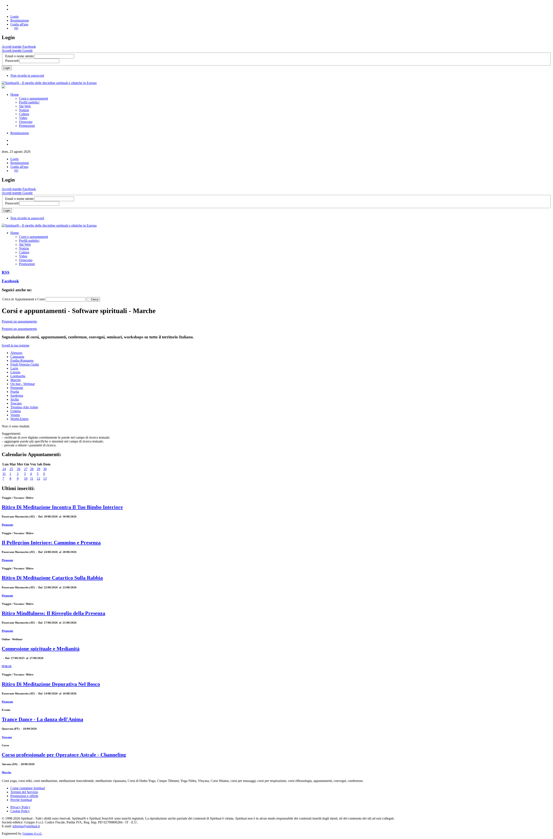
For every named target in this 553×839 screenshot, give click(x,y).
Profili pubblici (29, 102)
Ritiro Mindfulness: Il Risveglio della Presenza (53, 613)
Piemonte (16, 388)
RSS (6, 272)
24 (4, 469)
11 (31, 478)
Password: (12, 60)
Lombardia (17, 376)
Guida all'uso (19, 24)
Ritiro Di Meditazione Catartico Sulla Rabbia (52, 578)
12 (38, 478)
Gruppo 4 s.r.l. (32, 833)
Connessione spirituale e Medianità (40, 648)
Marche (15, 380)
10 (25, 478)
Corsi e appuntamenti (33, 98)
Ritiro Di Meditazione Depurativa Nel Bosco (51, 684)
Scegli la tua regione (15, 345)
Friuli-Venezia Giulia (24, 364)
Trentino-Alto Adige (24, 407)
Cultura (24, 114)
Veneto (15, 415)
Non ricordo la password (27, 75)
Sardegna (16, 395)
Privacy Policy (20, 807)
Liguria (15, 372)
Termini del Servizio (24, 792)
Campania (17, 356)
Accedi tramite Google (17, 50)
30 (45, 469)
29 (38, 469)
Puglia (14, 391)
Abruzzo (16, 353)
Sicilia (14, 399)
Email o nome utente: (19, 56)
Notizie (24, 110)
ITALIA (6, 666)
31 (4, 474)
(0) (16, 28)
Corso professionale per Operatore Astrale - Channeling (64, 755)
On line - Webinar (22, 384)
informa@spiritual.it (26, 826)
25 (11, 469)
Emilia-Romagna (21, 360)
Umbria (15, 411)
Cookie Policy (20, 811)
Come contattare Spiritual (27, 788)
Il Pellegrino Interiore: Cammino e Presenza (51, 542)
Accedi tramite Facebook (19, 46)
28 (31, 469)
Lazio (14, 368)
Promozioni (27, 125)
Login (14, 16)
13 (45, 478)
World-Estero (19, 419)
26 (18, 469)
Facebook (10, 281)
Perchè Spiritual (21, 800)
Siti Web (25, 106)
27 (25, 469)
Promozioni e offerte (24, 796)
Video (23, 118)
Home (14, 94)
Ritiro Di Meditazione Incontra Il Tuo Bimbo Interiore (62, 507)
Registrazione (19, 20)
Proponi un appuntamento (19, 321)
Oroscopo (25, 122)
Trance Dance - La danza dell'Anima (42, 719)
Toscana (16, 403)
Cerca (94, 299)
